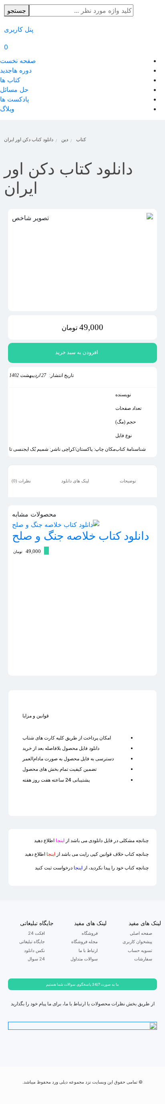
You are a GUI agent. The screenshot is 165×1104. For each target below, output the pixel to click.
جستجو (16, 10)
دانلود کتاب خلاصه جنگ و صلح (80, 535)
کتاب (81, 139)
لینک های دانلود (75, 480)
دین (64, 139)
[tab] (133, 481)
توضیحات (128, 480)
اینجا (60, 840)
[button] (82, 984)
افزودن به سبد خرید (76, 352)
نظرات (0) (22, 480)
